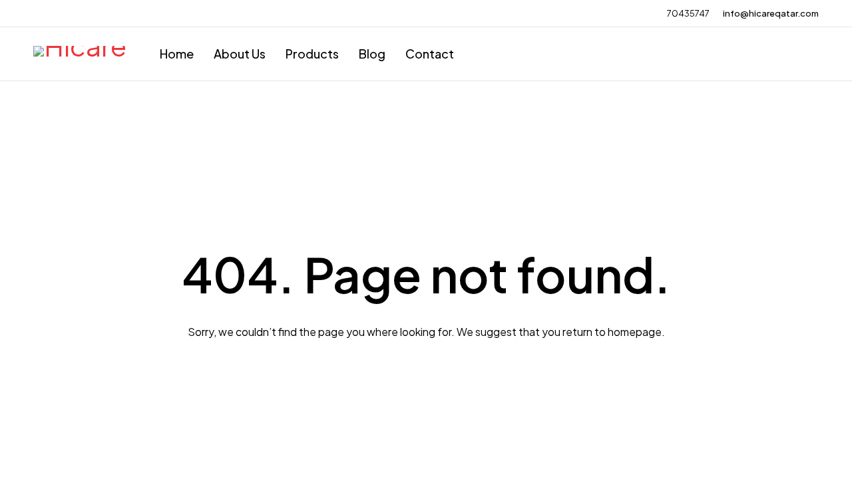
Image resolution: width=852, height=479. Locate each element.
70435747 (688, 13)
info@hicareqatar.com (771, 13)
